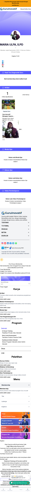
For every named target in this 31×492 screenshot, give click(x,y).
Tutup (1, 269)
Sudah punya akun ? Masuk (18, 452)
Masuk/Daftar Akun (25, 9)
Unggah (5, 287)
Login (6, 459)
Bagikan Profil (15, 56)
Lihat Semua (25, 94)
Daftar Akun (8, 452)
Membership (6, 269)
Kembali (2, 459)
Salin (25, 444)
